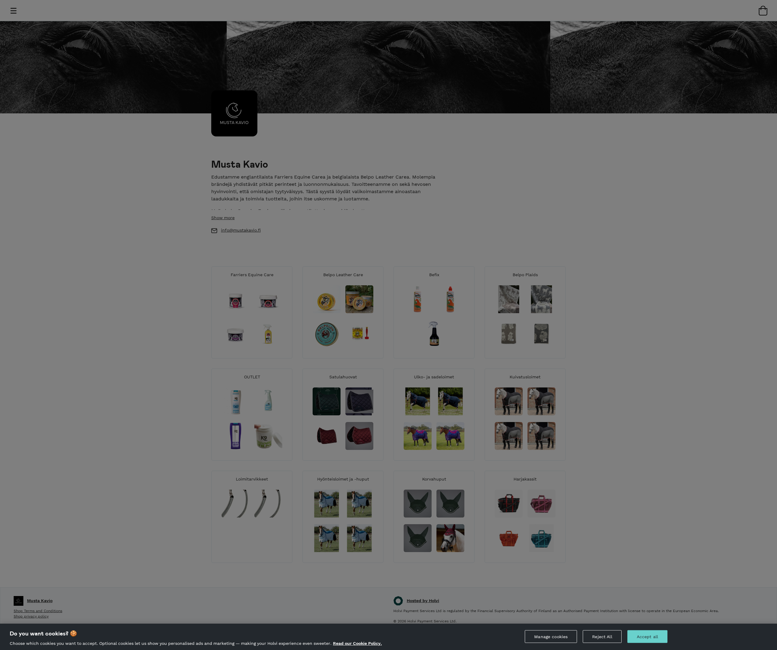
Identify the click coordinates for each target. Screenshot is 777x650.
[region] (388, 637)
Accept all (647, 636)
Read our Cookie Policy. (357, 643)
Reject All (602, 636)
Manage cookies (551, 636)
